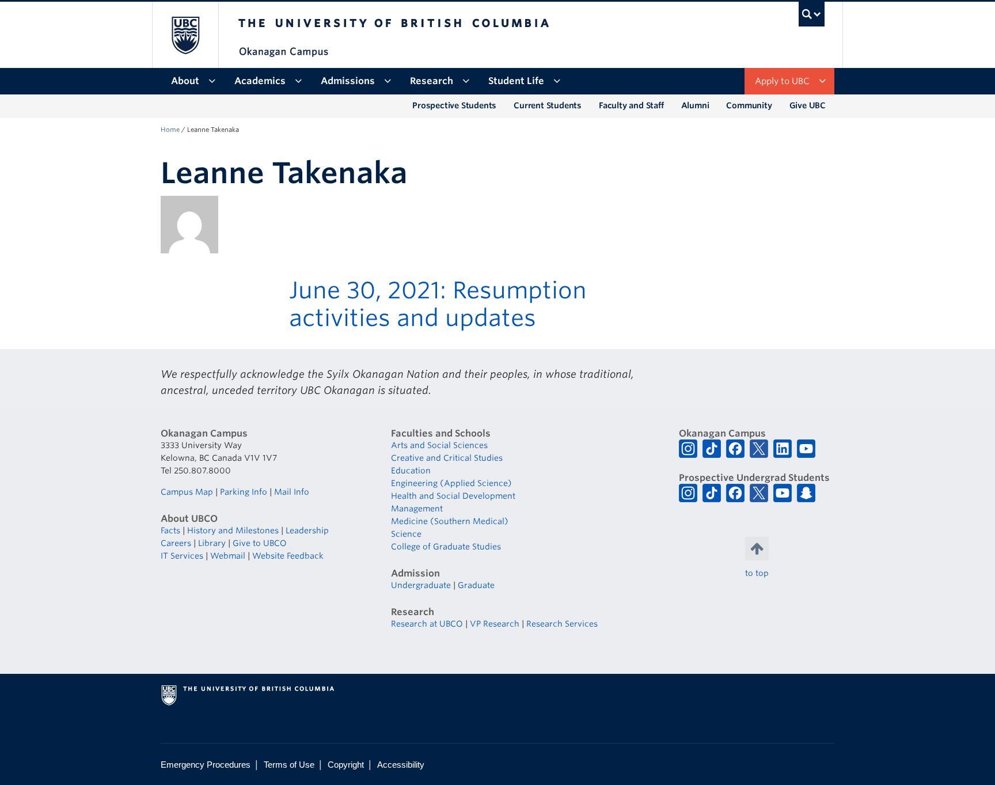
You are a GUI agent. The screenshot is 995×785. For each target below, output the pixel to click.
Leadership (307, 530)
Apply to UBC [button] (782, 81)
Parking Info (243, 491)
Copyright (346, 764)
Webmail (227, 555)
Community (749, 105)
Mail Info (291, 491)
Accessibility (400, 764)
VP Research (494, 623)
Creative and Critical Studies (447, 457)
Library (212, 543)
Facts (170, 530)
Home (170, 130)
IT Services (182, 555)
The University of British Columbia (185, 35)
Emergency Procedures (205, 764)
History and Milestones (233, 530)
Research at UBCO (427, 623)
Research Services (562, 623)
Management (417, 508)
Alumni (695, 105)
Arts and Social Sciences (439, 445)
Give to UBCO (260, 543)
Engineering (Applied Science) (451, 483)
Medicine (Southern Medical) (449, 521)
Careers (176, 543)
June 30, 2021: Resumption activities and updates (438, 304)
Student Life (516, 80)
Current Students (548, 105)
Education (411, 470)
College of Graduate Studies (446, 546)
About (185, 80)
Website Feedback (288, 555)
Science (406, 533)
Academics (260, 80)
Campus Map (187, 491)
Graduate (476, 585)
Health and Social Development (453, 495)
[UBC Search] (812, 14)
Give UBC (807, 105)
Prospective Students (454, 105)
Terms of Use (289, 764)
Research (431, 80)
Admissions (348, 80)
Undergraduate (421, 585)
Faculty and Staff (631, 105)
